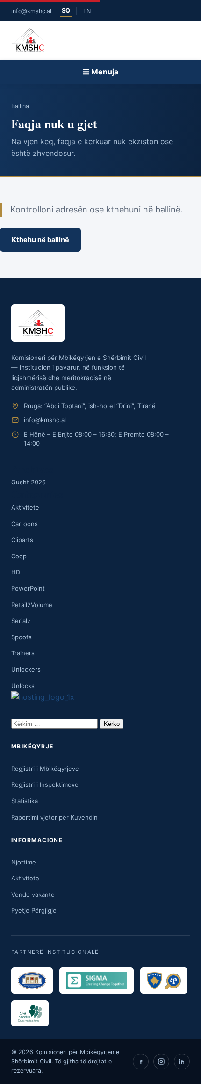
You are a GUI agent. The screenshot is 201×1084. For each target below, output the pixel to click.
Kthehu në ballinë (40, 239)
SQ (66, 10)
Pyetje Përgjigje (34, 910)
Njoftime (23, 862)
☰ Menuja (100, 71)
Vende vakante (33, 894)
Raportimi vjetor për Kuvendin (54, 817)
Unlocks (23, 685)
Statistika (24, 801)
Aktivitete (25, 507)
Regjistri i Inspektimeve (45, 784)
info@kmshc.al (31, 11)
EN (87, 11)
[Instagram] (161, 1061)
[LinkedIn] (182, 1061)
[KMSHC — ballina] (30, 40)
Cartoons (24, 523)
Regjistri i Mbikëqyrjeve (45, 768)
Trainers (23, 653)
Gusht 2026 (28, 482)
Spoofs (21, 637)
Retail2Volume (31, 604)
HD (15, 572)
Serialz (20, 620)
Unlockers (26, 669)
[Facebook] (141, 1061)
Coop (19, 556)
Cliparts (22, 539)
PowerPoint (28, 588)
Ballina (20, 106)
